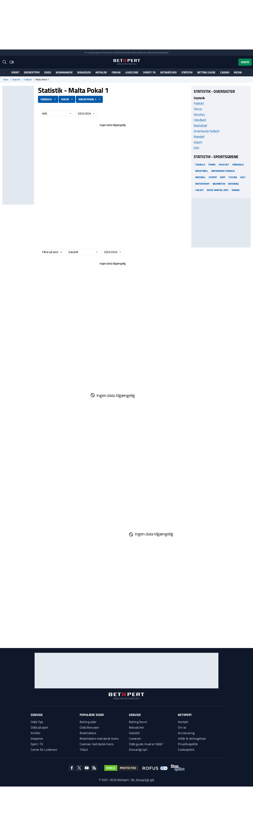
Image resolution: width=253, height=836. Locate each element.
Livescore (131, 72)
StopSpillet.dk (163, 52)
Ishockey (199, 114)
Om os (182, 727)
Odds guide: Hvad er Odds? (146, 744)
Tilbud (83, 749)
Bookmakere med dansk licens (99, 738)
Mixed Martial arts (217, 190)
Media (238, 72)
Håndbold (200, 120)
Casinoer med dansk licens (96, 744)
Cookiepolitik (186, 749)
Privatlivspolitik (188, 744)
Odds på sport (39, 727)
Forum (116, 72)
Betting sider (88, 721)
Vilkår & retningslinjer (192, 738)
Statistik (186, 72)
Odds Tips (37, 721)
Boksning (233, 183)
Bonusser (84, 72)
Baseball (199, 136)
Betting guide (206, 72)
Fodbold (28, 79)
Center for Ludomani (44, 749)
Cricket (199, 190)
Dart (196, 147)
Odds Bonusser (89, 727)
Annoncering (186, 733)
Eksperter (37, 738)
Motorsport (202, 183)
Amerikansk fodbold (206, 131)
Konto (245, 62)
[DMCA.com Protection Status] (121, 767)
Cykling (232, 177)
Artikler (101, 72)
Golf (242, 177)
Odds (47, 72)
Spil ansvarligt (94, 52)
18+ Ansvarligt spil (142, 779)
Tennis (198, 108)
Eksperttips (32, 72)
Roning (236, 190)
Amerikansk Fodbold (223, 171)
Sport (15, 72)
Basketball (200, 125)
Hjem (5, 79)
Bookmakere (64, 72)
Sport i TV (149, 72)
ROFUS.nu (120, 52)
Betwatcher (168, 72)
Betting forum (138, 721)
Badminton (219, 183)
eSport (198, 142)
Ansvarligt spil (138, 749)
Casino (224, 72)
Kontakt (183, 721)
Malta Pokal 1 (87, 99)
